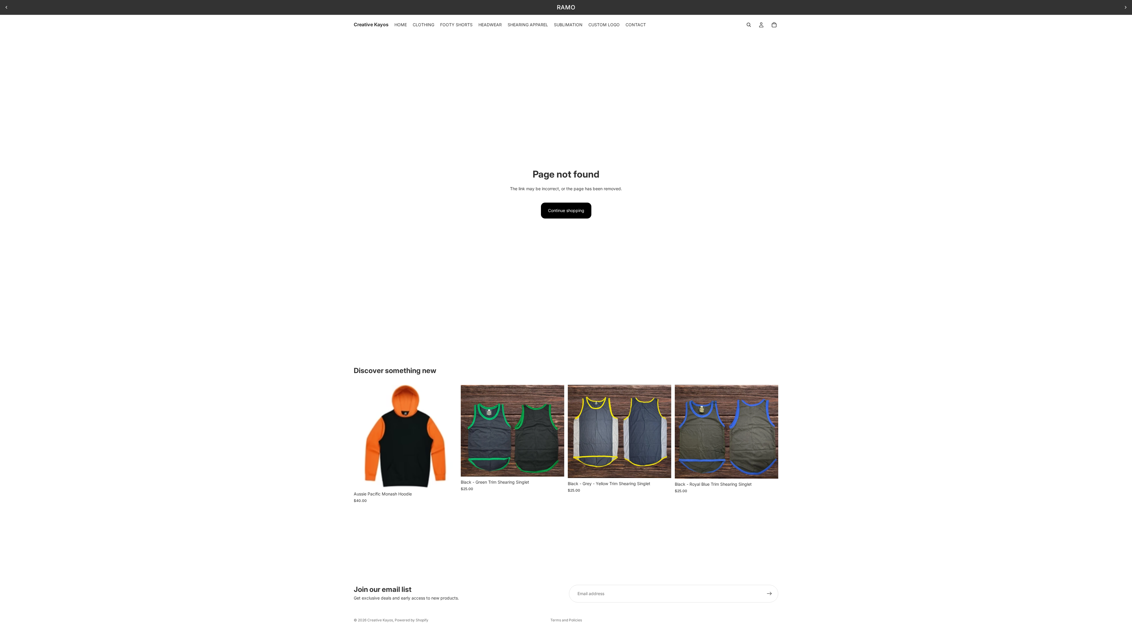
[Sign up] (769, 593)
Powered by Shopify (411, 620)
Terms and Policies (566, 620)
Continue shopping (566, 210)
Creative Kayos (380, 620)
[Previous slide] (6, 7)
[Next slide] (1125, 7)
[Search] (748, 24)
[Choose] (448, 479)
